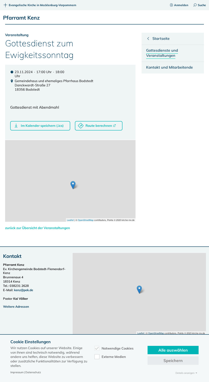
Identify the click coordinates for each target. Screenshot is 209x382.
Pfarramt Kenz (21, 17)
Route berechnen (99, 126)
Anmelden (181, 5)
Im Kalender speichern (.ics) (42, 126)
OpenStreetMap (85, 220)
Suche (202, 5)
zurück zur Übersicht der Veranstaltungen (37, 228)
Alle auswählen (173, 350)
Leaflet (70, 220)
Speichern (173, 360)
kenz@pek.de (23, 290)
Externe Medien (114, 357)
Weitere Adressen (16, 306)
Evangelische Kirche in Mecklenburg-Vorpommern (42, 5)
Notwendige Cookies (117, 348)
